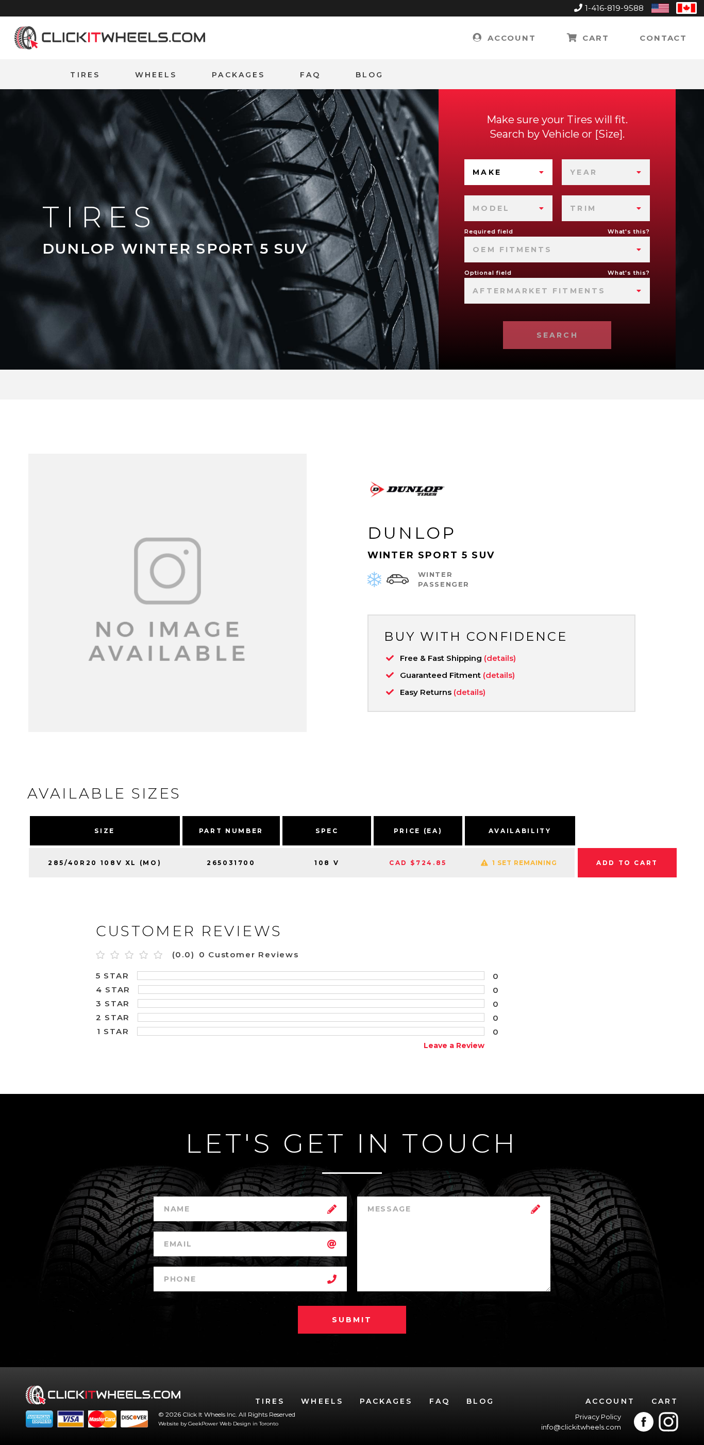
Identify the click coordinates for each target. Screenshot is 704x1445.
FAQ (310, 74)
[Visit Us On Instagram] (668, 1422)
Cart (594, 38)
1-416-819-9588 (614, 8)
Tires (84, 74)
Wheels (156, 74)
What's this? (629, 231)
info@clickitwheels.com (581, 1427)
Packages (238, 74)
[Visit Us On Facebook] (643, 1422)
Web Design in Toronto (249, 1423)
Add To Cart (627, 863)
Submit (352, 1319)
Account (509, 38)
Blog (369, 74)
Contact (663, 38)
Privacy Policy (598, 1417)
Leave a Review (454, 1045)
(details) (500, 658)
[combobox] (508, 172)
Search (557, 335)
